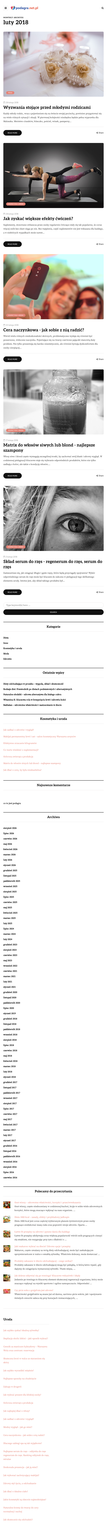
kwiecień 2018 (10, 1061)
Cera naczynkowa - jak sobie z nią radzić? (43, 330)
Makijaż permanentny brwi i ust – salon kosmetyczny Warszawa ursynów (39, 736)
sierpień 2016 (10, 1167)
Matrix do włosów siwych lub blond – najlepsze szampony (32, 763)
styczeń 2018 (9, 1077)
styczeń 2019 (9, 1013)
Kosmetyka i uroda (15, 204)
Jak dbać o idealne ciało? (15, 1491)
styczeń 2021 (9, 987)
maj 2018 (7, 1055)
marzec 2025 (9, 918)
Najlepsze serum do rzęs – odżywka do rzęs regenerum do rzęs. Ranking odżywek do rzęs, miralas (26, 1455)
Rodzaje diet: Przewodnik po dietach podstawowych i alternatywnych (37, 689)
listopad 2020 (9, 997)
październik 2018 (11, 1029)
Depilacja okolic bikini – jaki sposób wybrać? (25, 1338)
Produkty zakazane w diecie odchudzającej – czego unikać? (43, 1261)
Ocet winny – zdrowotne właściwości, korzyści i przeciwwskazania (47, 1202)
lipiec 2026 (8, 833)
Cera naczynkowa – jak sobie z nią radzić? (24, 1435)
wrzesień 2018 (10, 1034)
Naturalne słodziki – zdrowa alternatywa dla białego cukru (32, 694)
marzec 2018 (9, 1066)
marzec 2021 (9, 976)
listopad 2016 (9, 1151)
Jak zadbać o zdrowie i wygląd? (18, 729)
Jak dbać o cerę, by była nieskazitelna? (22, 770)
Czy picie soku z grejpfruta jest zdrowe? (33, 1290)
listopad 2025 (9, 875)
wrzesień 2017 (10, 1098)
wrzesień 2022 (10, 965)
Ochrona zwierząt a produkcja (18, 756)
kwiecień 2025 (10, 912)
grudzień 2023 (10, 944)
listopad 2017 (9, 1087)
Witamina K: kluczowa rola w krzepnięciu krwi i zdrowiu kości (34, 699)
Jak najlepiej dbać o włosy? (16, 1411)
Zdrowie (7, 659)
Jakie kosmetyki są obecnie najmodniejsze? (24, 1499)
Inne (5, 643)
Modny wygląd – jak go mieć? (17, 1427)
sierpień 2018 (10, 1040)
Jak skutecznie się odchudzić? (18, 1519)
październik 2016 (11, 1156)
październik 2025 (11, 881)
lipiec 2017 (8, 1108)
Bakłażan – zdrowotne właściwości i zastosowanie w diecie (32, 705)
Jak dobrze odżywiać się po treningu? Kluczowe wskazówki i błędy (47, 1275)
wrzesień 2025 (10, 886)
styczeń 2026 (9, 865)
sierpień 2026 (10, 828)
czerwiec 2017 (10, 1114)
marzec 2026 (9, 854)
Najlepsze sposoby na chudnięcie (19, 1378)
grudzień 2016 (10, 1145)
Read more (12, 133)
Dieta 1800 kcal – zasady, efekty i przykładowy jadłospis (41, 1217)
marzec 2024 (9, 934)
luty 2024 (7, 939)
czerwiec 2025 (10, 902)
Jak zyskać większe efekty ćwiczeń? (38, 218)
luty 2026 (7, 859)
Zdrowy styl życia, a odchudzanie (19, 1483)
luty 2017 (7, 1135)
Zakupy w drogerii (12, 1386)
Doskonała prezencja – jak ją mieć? (20, 1467)
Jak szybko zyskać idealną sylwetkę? (21, 1330)
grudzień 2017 (10, 1082)
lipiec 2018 (8, 1045)
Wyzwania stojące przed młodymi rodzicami (47, 107)
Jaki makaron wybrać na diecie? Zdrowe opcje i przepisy (42, 1246)
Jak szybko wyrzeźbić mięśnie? (18, 1370)
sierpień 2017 (10, 1103)
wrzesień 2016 (10, 1161)
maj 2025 (7, 907)
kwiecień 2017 (10, 1124)
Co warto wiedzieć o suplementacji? (21, 750)
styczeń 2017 (9, 1140)
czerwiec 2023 (10, 955)
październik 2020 (11, 1002)
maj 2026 (7, 844)
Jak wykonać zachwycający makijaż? (21, 1475)
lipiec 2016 (8, 1172)
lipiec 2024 (8, 928)
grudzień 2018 (10, 1018)
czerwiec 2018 (10, 1050)
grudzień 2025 (10, 870)
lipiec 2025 (8, 897)
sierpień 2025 (10, 891)
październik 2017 (11, 1092)
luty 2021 (7, 981)
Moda (10, 92)
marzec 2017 (9, 1130)
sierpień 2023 (10, 949)
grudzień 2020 (10, 992)
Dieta (5, 637)
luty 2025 (7, 923)
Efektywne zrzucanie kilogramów (20, 743)
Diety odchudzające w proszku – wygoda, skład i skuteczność (33, 683)
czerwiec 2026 (10, 838)
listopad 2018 (9, 1024)
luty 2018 (7, 1071)
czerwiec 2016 (10, 1177)
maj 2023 (7, 960)
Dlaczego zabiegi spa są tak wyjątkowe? (22, 1443)
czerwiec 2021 (10, 971)
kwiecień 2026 (10, 849)
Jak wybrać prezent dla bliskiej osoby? (22, 1394)
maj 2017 (7, 1119)
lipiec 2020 (8, 1008)
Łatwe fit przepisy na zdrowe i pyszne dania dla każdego (42, 1231)
